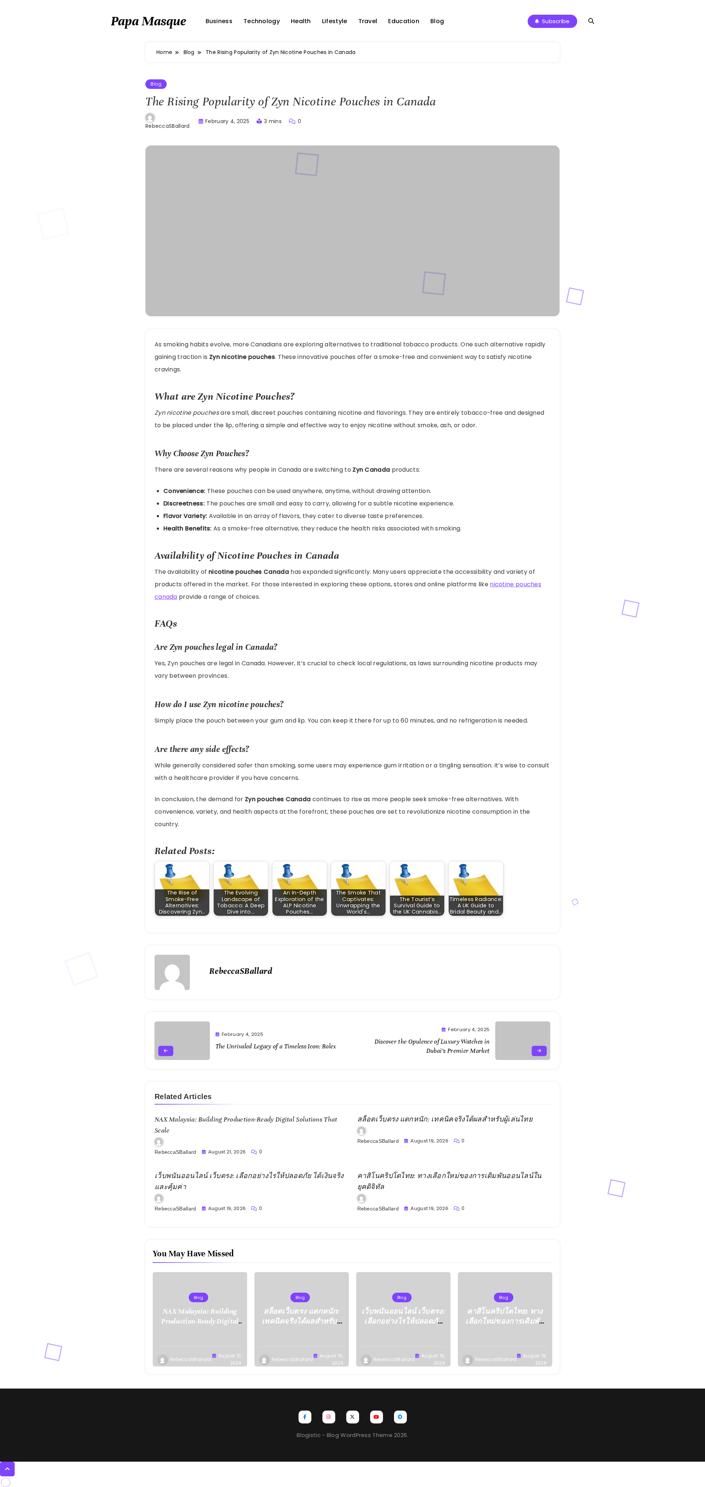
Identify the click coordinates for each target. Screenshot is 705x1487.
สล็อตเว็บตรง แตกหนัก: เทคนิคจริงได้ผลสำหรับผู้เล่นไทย (445, 1119)
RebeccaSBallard (167, 126)
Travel (367, 21)
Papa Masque (148, 21)
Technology (261, 21)
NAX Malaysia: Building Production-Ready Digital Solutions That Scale (199, 1321)
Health (301, 21)
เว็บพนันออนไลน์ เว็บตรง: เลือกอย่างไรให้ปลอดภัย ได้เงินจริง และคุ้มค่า (403, 1321)
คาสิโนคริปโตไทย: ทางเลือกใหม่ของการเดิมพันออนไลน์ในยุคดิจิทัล (505, 1321)
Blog (437, 21)
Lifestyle (334, 21)
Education (403, 21)
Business (219, 21)
